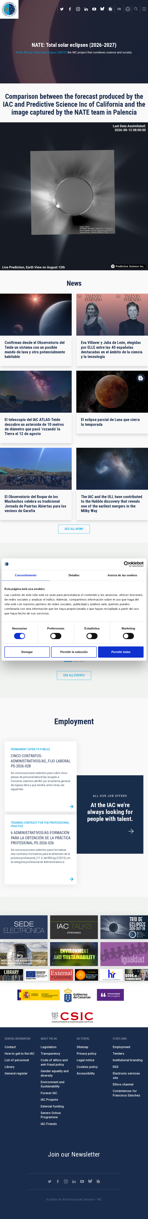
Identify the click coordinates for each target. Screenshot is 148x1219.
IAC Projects (49, 1099)
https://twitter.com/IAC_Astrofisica (62, 9)
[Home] (9, 9)
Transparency (50, 1053)
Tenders (118, 1053)
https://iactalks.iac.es (74, 927)
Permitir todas (120, 652)
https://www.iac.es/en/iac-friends (86, 975)
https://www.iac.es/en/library (11, 975)
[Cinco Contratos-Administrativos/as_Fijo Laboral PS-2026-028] (71, 806)
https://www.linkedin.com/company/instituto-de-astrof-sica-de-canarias (86, 9)
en (119, 9)
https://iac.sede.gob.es (24, 927)
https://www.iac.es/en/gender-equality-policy (124, 954)
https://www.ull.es (111, 995)
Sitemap (82, 1047)
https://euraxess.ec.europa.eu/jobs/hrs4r (111, 975)
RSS (116, 1067)
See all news (74, 528)
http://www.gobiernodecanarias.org (77, 995)
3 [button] (82, 661)
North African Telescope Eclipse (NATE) (41, 52)
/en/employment (131, 831)
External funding (52, 1106)
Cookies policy (87, 1067)
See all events (74, 675)
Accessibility (86, 1073)
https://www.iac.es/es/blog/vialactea (110, 9)
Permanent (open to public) (30, 749)
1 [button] (68, 661)
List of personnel (17, 1060)
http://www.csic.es (72, 1017)
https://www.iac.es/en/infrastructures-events (24, 954)
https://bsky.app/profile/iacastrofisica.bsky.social (102, 9)
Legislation (48, 1047)
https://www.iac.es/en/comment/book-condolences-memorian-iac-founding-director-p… (136, 975)
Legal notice (85, 1060)
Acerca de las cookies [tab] (122, 575)
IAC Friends (49, 1124)
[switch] (55, 636)
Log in (128, 9)
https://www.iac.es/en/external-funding (61, 975)
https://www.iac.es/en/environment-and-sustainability (74, 954)
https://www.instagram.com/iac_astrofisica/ (78, 9)
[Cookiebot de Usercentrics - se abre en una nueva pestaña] (127, 564)
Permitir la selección (74, 652)
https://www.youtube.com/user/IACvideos (94, 9)
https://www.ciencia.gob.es (38, 995)
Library (9, 1067)
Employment (121, 1047)
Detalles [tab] (74, 575)
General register (16, 1073)
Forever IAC (49, 1093)
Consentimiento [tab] (25, 575)
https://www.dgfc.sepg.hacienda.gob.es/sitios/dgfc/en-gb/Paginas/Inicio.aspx (36, 975)
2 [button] (76, 661)
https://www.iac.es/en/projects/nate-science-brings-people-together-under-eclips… (124, 927)
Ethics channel (123, 1084)
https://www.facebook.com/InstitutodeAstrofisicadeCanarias (70, 9)
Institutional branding (128, 1060)
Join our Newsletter (74, 1154)
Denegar (27, 652)
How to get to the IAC (19, 1053)
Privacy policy (86, 1053)
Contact (10, 1047)
